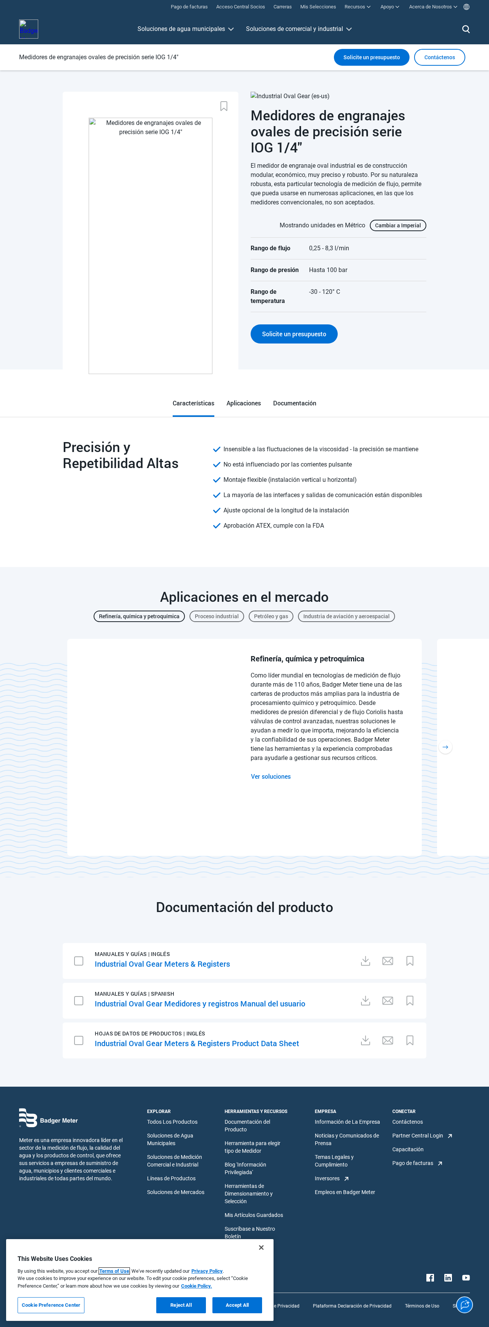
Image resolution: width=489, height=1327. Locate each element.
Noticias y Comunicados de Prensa (347, 1139)
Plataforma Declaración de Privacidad (352, 1306)
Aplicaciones (244, 403)
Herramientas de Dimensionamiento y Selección (249, 1193)
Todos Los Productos (172, 1122)
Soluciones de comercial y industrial (294, 28)
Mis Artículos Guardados (254, 1215)
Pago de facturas (412, 1163)
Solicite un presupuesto (371, 57)
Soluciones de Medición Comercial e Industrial (174, 1161)
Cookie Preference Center (51, 1305)
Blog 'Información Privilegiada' (245, 1168)
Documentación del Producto (247, 1126)
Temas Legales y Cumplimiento (334, 1161)
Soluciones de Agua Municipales (170, 1139)
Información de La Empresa (347, 1122)
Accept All (237, 1305)
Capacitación (408, 1149)
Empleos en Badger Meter (345, 1192)
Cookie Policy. (196, 1286)
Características (193, 403)
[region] (140, 1280)
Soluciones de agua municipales (181, 28)
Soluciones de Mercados (175, 1192)
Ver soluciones (271, 776)
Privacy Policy (207, 1271)
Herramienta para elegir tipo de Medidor (252, 1147)
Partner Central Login (417, 1136)
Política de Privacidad (277, 1306)
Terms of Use (114, 1271)
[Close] (261, 1247)
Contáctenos (407, 1122)
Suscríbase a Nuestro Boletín (250, 1233)
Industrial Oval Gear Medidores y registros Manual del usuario (200, 1003)
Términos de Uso (422, 1306)
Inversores (327, 1178)
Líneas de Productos (171, 1178)
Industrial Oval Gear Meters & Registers (162, 963)
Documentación (294, 403)
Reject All (180, 1305)
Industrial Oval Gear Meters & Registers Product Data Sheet (197, 1043)
